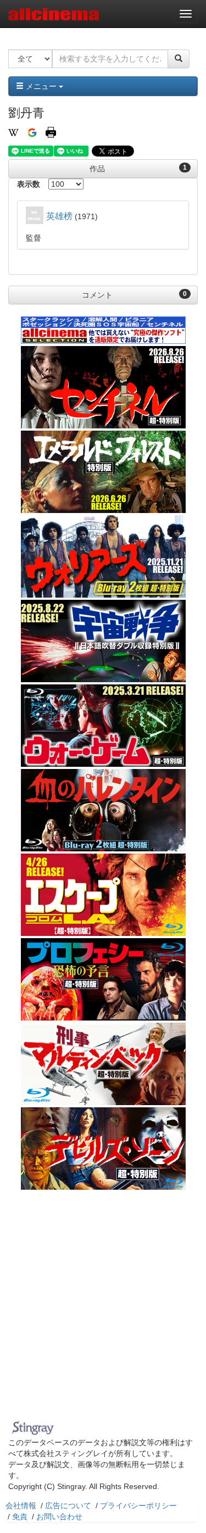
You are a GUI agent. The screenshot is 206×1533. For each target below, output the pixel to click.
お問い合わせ (59, 1516)
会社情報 (20, 1505)
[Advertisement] (103, 1308)
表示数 (28, 184)
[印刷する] (51, 131)
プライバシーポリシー (138, 1505)
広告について (68, 1505)
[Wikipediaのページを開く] (13, 131)
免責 (19, 1516)
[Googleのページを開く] (32, 131)
